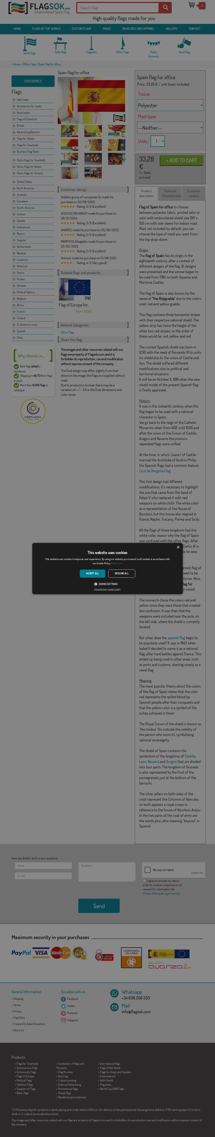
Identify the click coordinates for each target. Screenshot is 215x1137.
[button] (107, 584)
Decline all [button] (122, 573)
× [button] (178, 547)
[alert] (107, 568)
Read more (116, 563)
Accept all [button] (92, 573)
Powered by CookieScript (107, 589)
